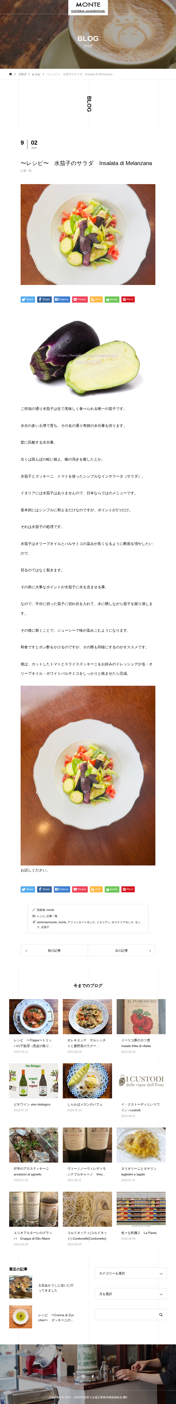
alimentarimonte (47, 922)
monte (50, 910)
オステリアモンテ (123, 922)
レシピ (41, 916)
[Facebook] (92, 1376)
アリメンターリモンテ (81, 922)
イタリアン (103, 922)
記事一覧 (26, 170)
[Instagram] (83, 1376)
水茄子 (45, 927)
